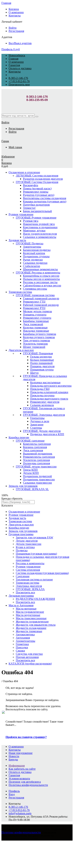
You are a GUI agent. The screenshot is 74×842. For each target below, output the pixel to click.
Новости (14, 756)
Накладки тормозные (36, 330)
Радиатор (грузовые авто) (38, 194)
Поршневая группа (42, 369)
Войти (13, 27)
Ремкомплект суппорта (37, 317)
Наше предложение (21, 753)
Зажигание (36, 424)
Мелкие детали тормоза (37, 311)
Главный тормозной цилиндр (41, 298)
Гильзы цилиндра (41, 356)
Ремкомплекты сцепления (39, 456)
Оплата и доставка (20, 68)
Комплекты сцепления (37, 443)
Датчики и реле (39, 421)
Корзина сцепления (35, 447)
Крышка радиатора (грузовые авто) (44, 201)
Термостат (29, 207)
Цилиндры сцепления (36, 463)
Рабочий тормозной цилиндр (41, 304)
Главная (6, 2)
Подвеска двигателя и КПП (47, 434)
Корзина (14, 9)
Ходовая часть (17, 240)
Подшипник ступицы (36, 256)
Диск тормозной (33, 324)
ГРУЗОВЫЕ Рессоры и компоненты (38, 272)
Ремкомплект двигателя (44, 401)
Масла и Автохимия (21, 605)
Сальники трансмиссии (37, 482)
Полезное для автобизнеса (25, 781)
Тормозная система (20, 291)
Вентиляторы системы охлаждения (44, 198)
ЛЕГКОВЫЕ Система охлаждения (37, 175)
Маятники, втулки (34, 230)
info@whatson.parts (20, 813)
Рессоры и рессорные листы (40, 282)
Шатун (34, 372)
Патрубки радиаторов (36, 204)
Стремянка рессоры (35, 288)
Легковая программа (21, 595)
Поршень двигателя (42, 366)
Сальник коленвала (42, 405)
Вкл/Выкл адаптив (20, 43)
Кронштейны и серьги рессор (41, 275)
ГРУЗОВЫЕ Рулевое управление (36, 217)
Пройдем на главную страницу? (26, 737)
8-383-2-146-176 (18, 78)
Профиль (7, 49)
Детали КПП (31, 473)
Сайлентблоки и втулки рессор (42, 285)
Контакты (15, 15)
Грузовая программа (21, 534)
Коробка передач (19, 437)
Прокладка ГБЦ (40, 388)
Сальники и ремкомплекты (39, 237)
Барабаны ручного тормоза (39, 334)
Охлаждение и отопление (24, 172)
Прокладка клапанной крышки (49, 392)
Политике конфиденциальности (21, 832)
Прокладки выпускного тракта (49, 398)
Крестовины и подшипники (40, 227)
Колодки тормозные (35, 327)
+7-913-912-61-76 (19, 81)
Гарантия (14, 65)
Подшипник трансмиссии (39, 479)
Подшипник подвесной (37, 476)
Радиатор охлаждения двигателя (43, 178)
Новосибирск (17, 55)
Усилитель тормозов (35, 343)
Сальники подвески (35, 262)
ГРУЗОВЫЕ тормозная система (35, 295)
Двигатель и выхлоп (21, 350)
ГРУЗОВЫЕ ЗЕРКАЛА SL (32, 489)
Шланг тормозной (34, 346)
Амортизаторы (32, 246)
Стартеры (36, 427)
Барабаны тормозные (36, 321)
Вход (12, 794)
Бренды (13, 759)
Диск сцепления (33, 450)
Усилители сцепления (36, 460)
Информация (17, 765)
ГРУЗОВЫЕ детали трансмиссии (36, 466)
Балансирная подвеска (36, 249)
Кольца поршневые (42, 359)
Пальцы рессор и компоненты (41, 279)
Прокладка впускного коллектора (50, 385)
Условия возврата (19, 778)
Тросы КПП (30, 469)
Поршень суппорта (34, 314)
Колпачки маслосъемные (45, 382)
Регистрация (16, 31)
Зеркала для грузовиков (23, 485)
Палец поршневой (41, 363)
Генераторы (37, 418)
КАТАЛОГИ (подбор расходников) (30, 663)
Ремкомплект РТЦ (34, 308)
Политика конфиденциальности (28, 785)
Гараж (5, 141)
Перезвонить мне (19, 84)
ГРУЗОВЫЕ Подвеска (29, 243)
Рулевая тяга (30, 220)
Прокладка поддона (42, 395)
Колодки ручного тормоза (39, 337)
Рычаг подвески (33, 259)
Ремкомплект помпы (35, 191)
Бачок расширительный (37, 211)
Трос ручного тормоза (36, 340)
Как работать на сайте (22, 768)
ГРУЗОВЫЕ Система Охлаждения (37, 182)
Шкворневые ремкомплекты (40, 269)
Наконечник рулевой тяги (39, 224)
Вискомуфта (30, 185)
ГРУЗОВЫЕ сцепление (30, 440)
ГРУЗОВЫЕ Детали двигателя (42, 430)
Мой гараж (15, 147)
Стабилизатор (31, 266)
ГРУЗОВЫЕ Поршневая (38, 353)
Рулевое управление (21, 214)
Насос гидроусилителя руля (40, 233)
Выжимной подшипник (37, 453)
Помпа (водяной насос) (37, 188)
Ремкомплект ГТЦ (34, 301)
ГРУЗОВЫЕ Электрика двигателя (44, 414)
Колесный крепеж (34, 253)
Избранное (8, 156)
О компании (16, 12)
